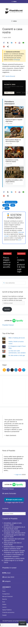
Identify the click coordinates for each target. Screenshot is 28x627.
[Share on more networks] (7, 46)
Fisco (3, 591)
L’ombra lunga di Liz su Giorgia (13, 560)
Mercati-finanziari (7, 596)
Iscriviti (7, 309)
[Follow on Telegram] (23, 369)
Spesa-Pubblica (7, 610)
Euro (3, 602)
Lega (7, 208)
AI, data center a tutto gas (17, 355)
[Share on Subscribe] (19, 42)
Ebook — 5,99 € (9, 92)
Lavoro (4, 607)
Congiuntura (6, 594)
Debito (4, 604)
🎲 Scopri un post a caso (14, 499)
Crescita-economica (8, 612)
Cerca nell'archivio (10, 283)
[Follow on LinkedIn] (16, 369)
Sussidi (4, 615)
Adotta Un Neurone (11, 202)
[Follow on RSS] (4, 369)
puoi (19, 240)
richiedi (6, 236)
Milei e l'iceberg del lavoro (17, 338)
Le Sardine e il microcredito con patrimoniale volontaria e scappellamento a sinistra (14, 556)
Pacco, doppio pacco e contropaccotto (6, 262)
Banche (4, 599)
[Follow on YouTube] (19, 369)
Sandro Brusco (10, 76)
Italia (12, 205)
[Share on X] (7, 42)
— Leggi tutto (17, 474)
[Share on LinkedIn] (11, 42)
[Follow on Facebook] (8, 369)
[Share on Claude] (15, 42)
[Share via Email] (23, 42)
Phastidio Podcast (8, 325)
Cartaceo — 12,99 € (21, 92)
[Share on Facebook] (3, 42)
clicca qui (21, 232)
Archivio (6, 205)
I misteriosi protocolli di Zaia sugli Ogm (21, 264)
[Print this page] (3, 46)
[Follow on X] (12, 369)
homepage (16, 59)
